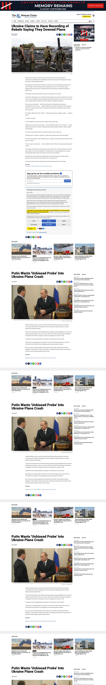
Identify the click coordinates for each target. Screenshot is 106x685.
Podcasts (50, 21)
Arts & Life (43, 21)
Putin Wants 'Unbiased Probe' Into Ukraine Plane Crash (38, 166)
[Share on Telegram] (62, 35)
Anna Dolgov (15, 34)
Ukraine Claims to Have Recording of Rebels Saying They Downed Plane (40, 28)
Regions (27, 21)
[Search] (93, 21)
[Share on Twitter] (60, 35)
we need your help (31, 207)
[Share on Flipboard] (69, 35)
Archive (56, 21)
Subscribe (67, 180)
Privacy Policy (37, 183)
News (15, 21)
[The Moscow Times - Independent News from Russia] (24, 15)
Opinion (38, 21)
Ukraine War (21, 21)
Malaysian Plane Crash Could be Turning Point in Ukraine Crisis (40, 357)
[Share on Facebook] (57, 35)
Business (32, 21)
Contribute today (86, 16)
